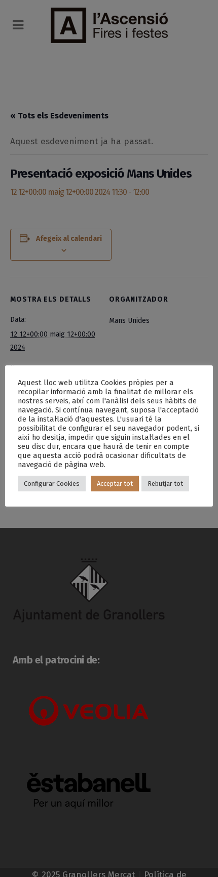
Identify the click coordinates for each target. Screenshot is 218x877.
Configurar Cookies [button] (52, 483)
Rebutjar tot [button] (165, 483)
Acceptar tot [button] (115, 483)
